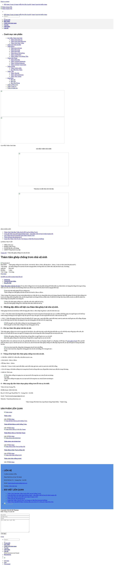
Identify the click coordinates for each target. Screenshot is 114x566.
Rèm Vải (13, 81)
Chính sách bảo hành (10, 23)
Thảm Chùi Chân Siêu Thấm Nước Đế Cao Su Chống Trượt (21, 232)
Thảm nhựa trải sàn (16, 48)
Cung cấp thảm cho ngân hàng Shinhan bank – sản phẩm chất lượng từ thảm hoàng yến (28, 233)
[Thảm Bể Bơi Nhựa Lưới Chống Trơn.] (15, 421)
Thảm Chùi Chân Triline (17, 43)
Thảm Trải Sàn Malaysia (18, 63)
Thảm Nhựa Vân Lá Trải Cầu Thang (14, 433)
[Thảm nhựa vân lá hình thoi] (12, 438)
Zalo (5, 562)
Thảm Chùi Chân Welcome (18, 41)
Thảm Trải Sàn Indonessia (18, 61)
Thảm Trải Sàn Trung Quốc (18, 64)
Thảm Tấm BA (15, 73)
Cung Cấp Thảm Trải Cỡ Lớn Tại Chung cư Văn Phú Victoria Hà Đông (24, 238)
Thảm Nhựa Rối (15, 51)
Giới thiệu (7, 26)
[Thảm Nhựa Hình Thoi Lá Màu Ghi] (14, 446)
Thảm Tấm (10, 71)
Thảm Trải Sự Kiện (16, 68)
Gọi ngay (6, 560)
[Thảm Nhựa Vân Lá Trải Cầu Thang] (15, 429)
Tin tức (6, 25)
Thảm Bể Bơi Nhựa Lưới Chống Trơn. (15, 424)
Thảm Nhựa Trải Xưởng (18, 53)
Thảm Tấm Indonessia (17, 74)
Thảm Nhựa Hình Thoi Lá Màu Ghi (14, 450)
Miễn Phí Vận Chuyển (25, 4)
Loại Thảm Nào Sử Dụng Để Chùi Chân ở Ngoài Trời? (19, 235)
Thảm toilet (7, 415)
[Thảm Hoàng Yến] (6, 7)
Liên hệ (6, 28)
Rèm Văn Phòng (15, 83)
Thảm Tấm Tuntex (16, 76)
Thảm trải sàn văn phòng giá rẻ (13, 237)
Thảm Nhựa (10, 46)
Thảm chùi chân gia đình (14, 44)
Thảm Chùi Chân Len (16, 39)
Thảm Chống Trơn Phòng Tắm (19, 56)
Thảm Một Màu (15, 59)
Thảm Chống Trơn (12, 84)
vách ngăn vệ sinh (72, 341)
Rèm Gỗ (13, 79)
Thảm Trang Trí (11, 86)
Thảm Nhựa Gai (15, 49)
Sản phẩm (7, 21)
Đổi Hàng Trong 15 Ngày (11, 4)
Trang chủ (7, 20)
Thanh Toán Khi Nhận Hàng (39, 4)
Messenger (7, 564)
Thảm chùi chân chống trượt (12, 458)
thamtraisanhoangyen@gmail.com (17, 483)
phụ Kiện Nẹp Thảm (16, 69)
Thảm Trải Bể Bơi (16, 54)
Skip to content (5, 1)
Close (2, 536)
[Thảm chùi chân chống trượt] (13, 455)
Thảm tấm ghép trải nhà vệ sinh (10, 286)
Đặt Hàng (11, 419)
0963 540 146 (13, 486)
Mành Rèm (10, 78)
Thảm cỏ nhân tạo (12, 88)
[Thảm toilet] (8, 412)
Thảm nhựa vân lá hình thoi (12, 441)
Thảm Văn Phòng (12, 58)
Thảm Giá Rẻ (11, 66)
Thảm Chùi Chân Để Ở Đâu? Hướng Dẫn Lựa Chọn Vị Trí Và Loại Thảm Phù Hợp (30, 502)
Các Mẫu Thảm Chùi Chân (14, 38)
